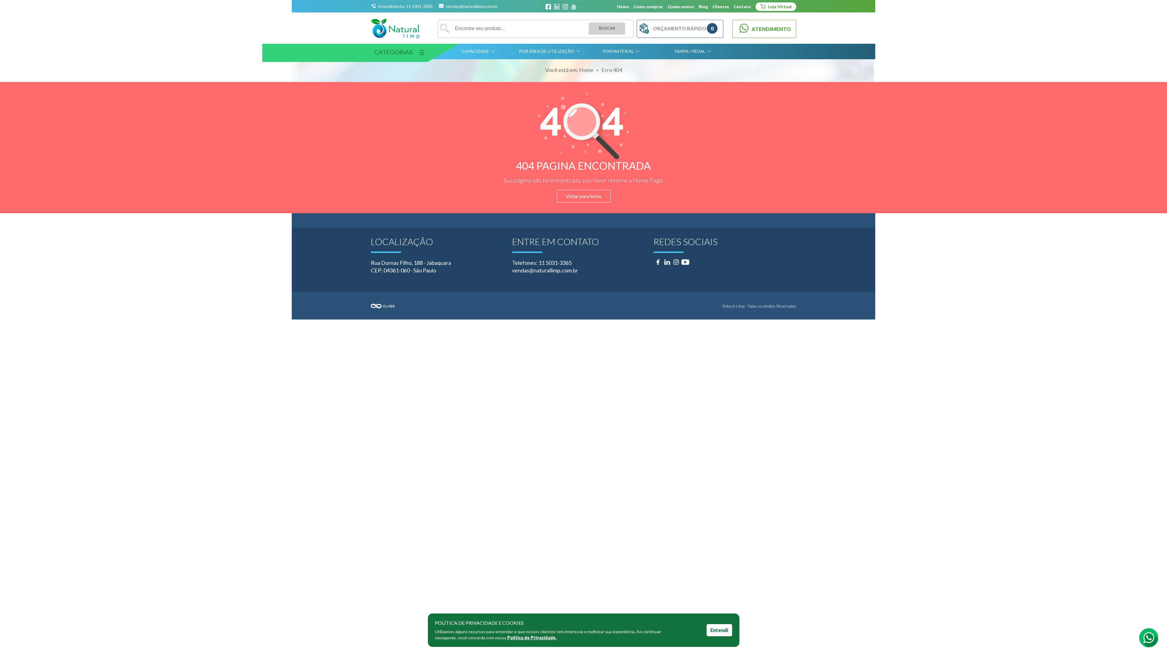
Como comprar (648, 6)
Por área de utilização (546, 51)
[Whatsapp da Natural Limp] (1149, 638)
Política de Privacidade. (532, 637)
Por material (618, 51)
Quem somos (681, 6)
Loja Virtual (779, 6)
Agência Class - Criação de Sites (477, 306)
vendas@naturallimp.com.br (472, 6)
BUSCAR (607, 28)
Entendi (719, 630)
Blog (703, 6)
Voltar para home (583, 196)
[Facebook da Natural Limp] (548, 7)
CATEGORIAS (393, 52)
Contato (742, 6)
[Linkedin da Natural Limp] (556, 7)
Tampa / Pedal (689, 51)
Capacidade (475, 51)
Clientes (720, 6)
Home (623, 6)
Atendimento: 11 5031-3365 (406, 6)
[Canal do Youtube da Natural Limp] (574, 7)
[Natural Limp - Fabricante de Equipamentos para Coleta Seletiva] (395, 28)
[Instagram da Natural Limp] (565, 7)
